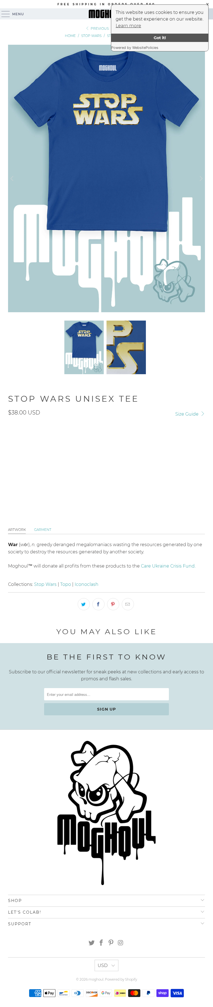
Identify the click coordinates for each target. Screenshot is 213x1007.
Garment (42, 530)
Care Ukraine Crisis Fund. (168, 566)
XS (113, 463)
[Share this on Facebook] (98, 604)
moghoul (95, 979)
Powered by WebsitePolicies (134, 48)
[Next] (200, 178)
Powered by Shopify (121, 979)
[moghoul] (106, 13)
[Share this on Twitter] (84, 604)
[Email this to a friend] (128, 604)
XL (53, 463)
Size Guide (187, 414)
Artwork (17, 530)
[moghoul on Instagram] (120, 943)
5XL (127, 463)
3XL (83, 463)
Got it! (160, 37)
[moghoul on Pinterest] (111, 943)
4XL (98, 463)
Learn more (128, 25)
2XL (67, 463)
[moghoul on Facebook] (101, 943)
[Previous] (12, 178)
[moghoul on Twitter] (92, 943)
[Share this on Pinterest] (113, 604)
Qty (11, 480)
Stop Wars (45, 584)
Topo (65, 584)
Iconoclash (86, 584)
